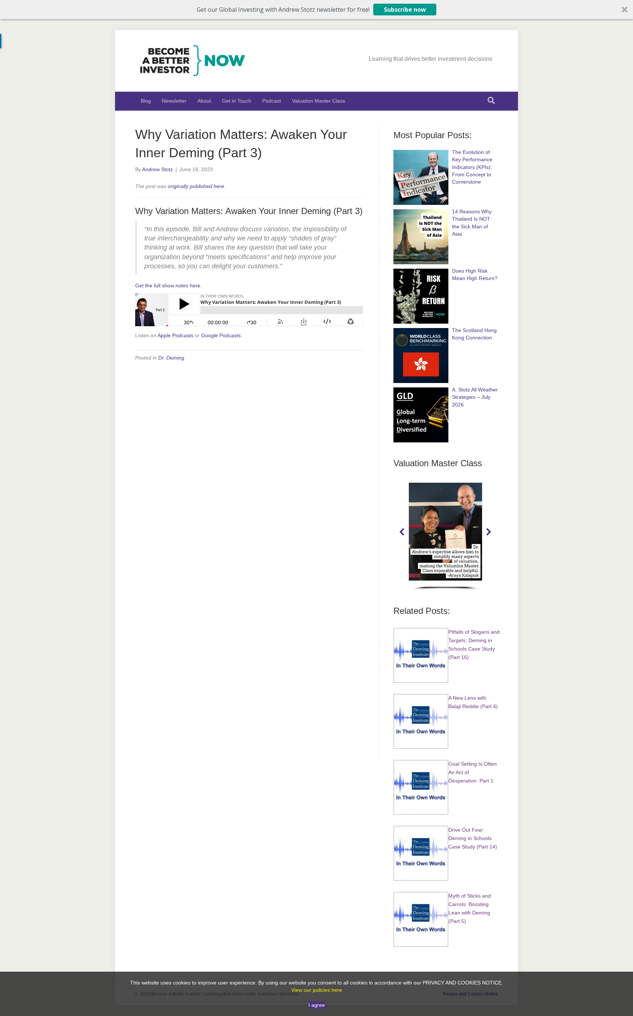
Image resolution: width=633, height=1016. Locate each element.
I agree (316, 1005)
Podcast (271, 101)
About (204, 101)
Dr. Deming (171, 358)
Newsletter (174, 101)
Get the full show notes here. (168, 285)
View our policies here (316, 990)
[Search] (491, 100)
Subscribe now (405, 9)
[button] (316, 9)
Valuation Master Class (318, 101)
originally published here (196, 186)
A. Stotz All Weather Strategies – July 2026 (475, 397)
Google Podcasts (221, 335)
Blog (146, 101)
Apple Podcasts (175, 335)
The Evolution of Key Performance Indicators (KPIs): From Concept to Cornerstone (472, 167)
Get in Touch (236, 101)
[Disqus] (249, 460)
